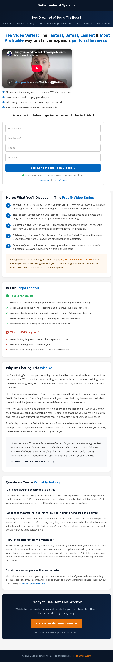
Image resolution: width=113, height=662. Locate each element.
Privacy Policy (45, 180)
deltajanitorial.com (82, 655)
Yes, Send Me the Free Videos (52, 167)
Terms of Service (60, 180)
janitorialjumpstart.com (33, 583)
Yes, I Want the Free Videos (55, 623)
